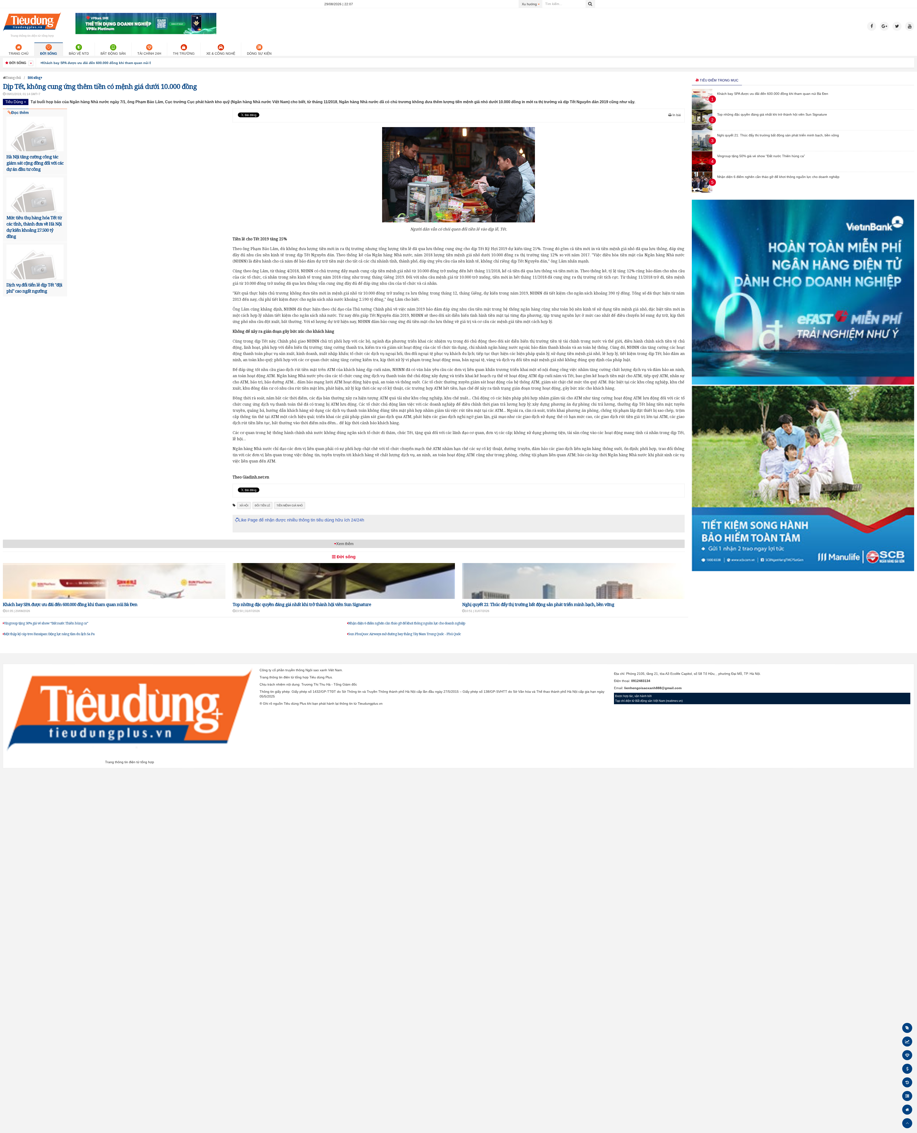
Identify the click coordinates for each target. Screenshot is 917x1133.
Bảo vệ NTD (79, 53)
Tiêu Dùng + (15, 102)
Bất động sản (113, 53)
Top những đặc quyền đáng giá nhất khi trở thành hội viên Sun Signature (102, 63)
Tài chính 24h (149, 53)
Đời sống (48, 53)
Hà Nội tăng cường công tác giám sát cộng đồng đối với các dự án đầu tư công (35, 163)
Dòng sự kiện (259, 53)
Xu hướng (532, 4)
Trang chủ (18, 53)
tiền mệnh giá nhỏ (290, 505)
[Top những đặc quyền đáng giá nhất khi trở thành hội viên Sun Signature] (702, 129)
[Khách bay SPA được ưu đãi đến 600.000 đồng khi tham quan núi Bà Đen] (702, 108)
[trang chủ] (32, 32)
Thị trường (184, 53)
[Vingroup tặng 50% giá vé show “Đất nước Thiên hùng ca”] (702, 170)
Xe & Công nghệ (220, 53)
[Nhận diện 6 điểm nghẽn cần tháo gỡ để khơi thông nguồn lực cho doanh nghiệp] (702, 191)
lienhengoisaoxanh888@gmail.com (653, 688)
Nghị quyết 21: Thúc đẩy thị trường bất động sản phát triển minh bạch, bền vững (538, 604)
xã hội (244, 505)
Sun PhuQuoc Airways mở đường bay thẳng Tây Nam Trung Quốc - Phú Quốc (404, 634)
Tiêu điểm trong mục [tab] (718, 80)
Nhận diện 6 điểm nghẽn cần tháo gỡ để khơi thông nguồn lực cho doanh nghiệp (406, 623)
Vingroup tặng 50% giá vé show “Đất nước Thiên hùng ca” (46, 623)
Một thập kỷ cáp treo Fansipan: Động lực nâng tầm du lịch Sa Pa (49, 634)
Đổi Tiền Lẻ (262, 505)
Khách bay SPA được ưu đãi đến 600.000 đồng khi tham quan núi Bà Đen (70, 604)
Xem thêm (344, 544)
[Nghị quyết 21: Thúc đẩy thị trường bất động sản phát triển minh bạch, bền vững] (702, 150)
